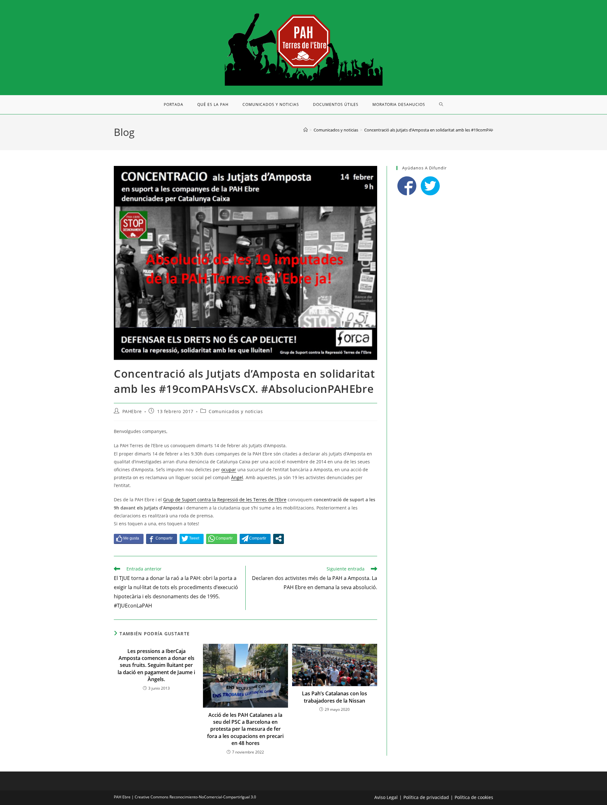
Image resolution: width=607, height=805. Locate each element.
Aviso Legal (386, 797)
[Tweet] (192, 538)
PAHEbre (132, 411)
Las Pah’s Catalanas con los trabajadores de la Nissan (334, 697)
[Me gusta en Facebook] (129, 538)
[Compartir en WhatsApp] (221, 538)
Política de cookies (474, 797)
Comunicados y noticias (236, 411)
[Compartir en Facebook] (161, 538)
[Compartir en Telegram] (255, 538)
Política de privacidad (426, 797)
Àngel (237, 477)
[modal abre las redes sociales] (278, 538)
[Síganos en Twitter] (430, 187)
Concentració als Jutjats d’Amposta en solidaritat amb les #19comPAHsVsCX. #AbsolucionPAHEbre (456, 130)
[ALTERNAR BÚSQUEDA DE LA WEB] (441, 104)
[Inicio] (306, 130)
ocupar (228, 470)
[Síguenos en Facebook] (406, 187)
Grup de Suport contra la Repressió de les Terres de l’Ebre (224, 500)
